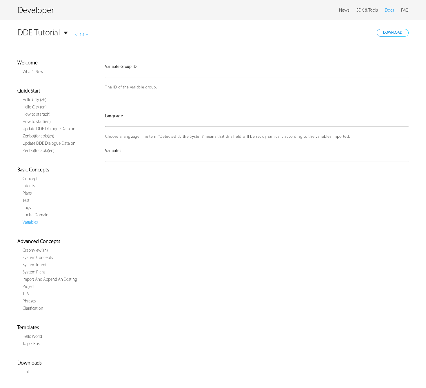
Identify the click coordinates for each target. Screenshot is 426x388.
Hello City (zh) (34, 100)
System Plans (34, 272)
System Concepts (38, 258)
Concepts (31, 179)
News (344, 10)
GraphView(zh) (35, 251)
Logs (27, 208)
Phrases (29, 301)
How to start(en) (37, 122)
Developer (35, 10)
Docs (389, 10)
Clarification (33, 309)
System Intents (35, 265)
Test (26, 201)
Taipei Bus (31, 344)
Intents (29, 186)
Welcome (27, 63)
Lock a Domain (35, 215)
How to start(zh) (36, 115)
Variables (30, 222)
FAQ (405, 10)
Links (27, 372)
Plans (27, 193)
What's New (33, 72)
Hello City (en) (35, 107)
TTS (26, 294)
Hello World (32, 337)
